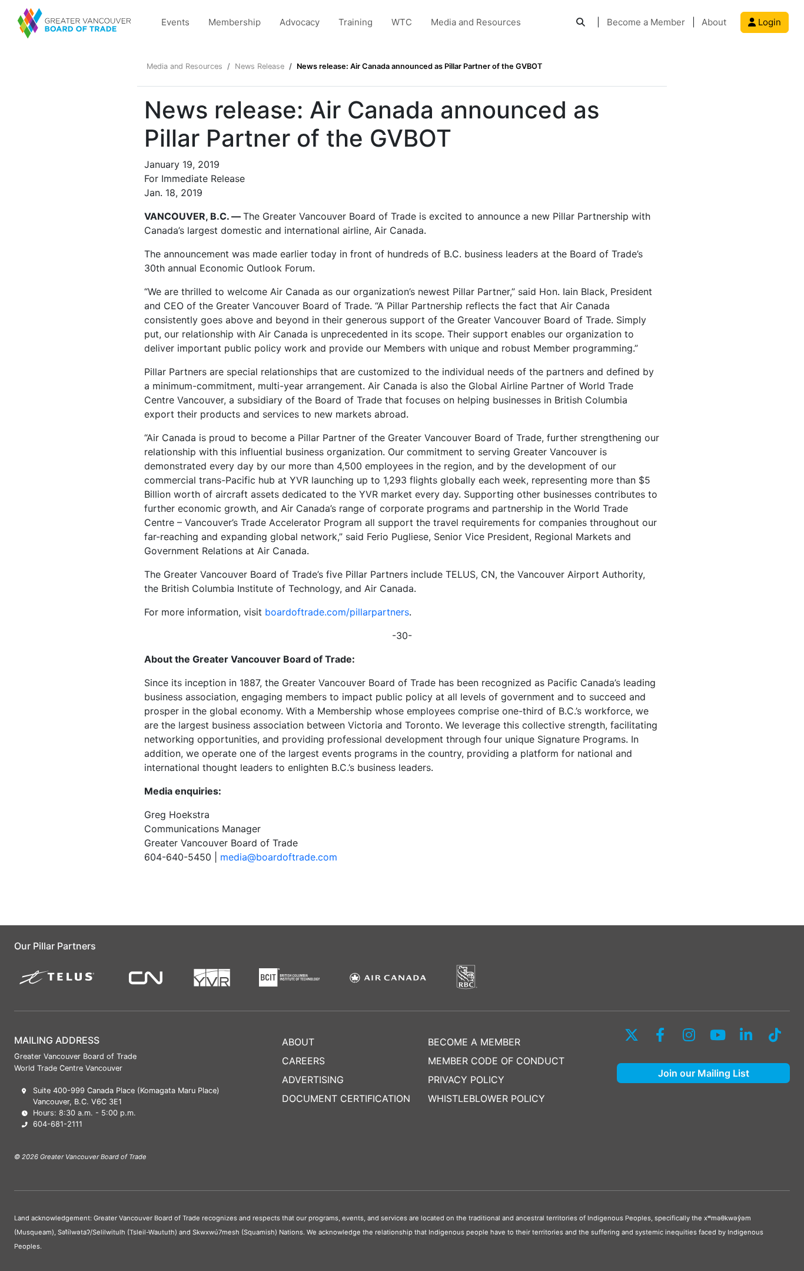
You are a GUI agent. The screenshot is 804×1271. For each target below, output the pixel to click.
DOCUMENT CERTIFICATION (346, 1098)
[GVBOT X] (631, 1034)
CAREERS (303, 1061)
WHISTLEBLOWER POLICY (486, 1098)
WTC (401, 22)
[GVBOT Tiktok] (774, 1034)
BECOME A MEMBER (474, 1042)
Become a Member (646, 22)
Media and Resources (476, 22)
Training (355, 22)
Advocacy (300, 22)
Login (768, 22)
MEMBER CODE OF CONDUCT (496, 1061)
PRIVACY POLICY (466, 1079)
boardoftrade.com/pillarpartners (337, 612)
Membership (234, 22)
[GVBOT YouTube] (717, 1034)
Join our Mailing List (703, 1073)
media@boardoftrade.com (278, 857)
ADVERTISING (313, 1079)
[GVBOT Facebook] (660, 1034)
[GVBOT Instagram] (689, 1034)
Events (175, 22)
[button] (580, 22)
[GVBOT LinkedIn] (746, 1034)
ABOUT (298, 1042)
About (714, 22)
